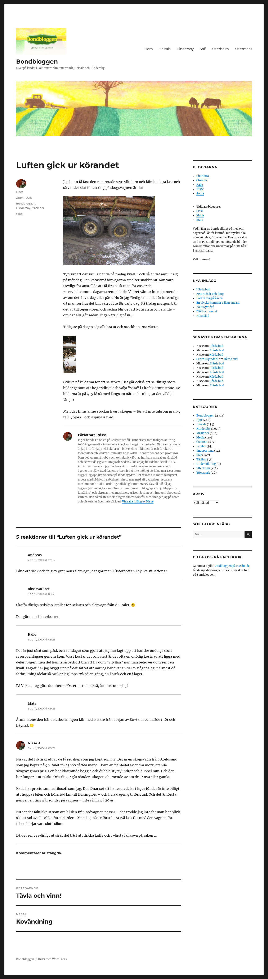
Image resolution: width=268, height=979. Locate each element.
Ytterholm (220, 49)
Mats (199, 220)
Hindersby (185, 49)
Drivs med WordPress (52, 959)
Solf (203, 49)
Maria (200, 215)
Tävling (201, 459)
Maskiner (38, 208)
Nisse (19, 191)
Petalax (201, 446)
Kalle (199, 185)
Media (200, 437)
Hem (148, 49)
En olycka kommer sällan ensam (218, 302)
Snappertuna (205, 450)
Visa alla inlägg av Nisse (137, 501)
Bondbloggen (37, 61)
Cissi (199, 211)
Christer (201, 180)
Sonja (200, 193)
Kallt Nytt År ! (205, 307)
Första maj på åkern (209, 298)
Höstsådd (202, 316)
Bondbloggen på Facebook (231, 566)
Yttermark (243, 49)
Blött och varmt (206, 311)
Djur (199, 420)
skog (19, 213)
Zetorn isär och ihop (210, 294)
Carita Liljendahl (207, 359)
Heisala (165, 49)
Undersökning (206, 464)
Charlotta (202, 176)
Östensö (201, 442)
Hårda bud (203, 289)
